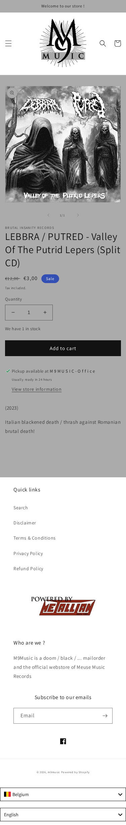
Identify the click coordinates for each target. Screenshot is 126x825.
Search (20, 508)
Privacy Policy (28, 553)
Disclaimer (24, 523)
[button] (8, 43)
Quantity (13, 299)
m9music (54, 772)
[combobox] (63, 794)
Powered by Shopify (75, 772)
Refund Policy (28, 568)
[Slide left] (48, 215)
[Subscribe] (104, 716)
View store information (36, 389)
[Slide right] (78, 215)
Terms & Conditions (34, 538)
